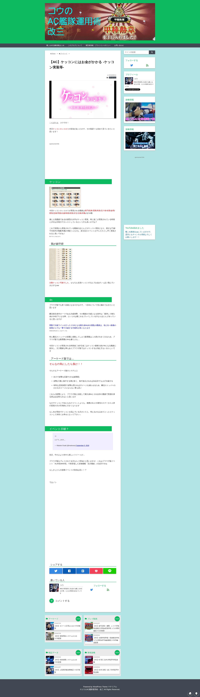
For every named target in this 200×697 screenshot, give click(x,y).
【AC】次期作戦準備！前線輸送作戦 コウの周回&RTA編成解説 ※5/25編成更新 (106, 640)
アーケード (112, 77)
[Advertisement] (66, 159)
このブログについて (75, 45)
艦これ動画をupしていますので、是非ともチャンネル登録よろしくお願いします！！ (138, 234)
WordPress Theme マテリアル (105, 687)
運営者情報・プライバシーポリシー (98, 45)
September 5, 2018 (82, 445)
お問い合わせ (119, 45)
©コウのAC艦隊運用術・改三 (91, 689)
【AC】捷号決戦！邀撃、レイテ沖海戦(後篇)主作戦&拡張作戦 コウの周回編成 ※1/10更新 (106, 628)
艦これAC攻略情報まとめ (55, 45)
